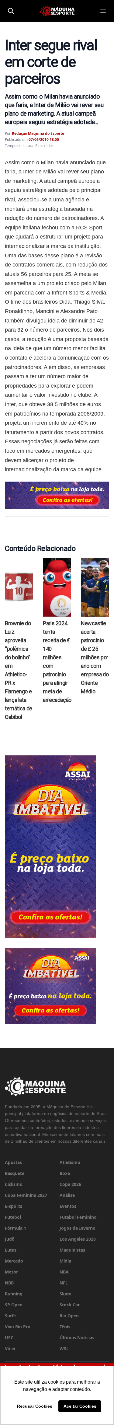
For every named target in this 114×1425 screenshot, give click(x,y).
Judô (10, 1239)
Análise (67, 1195)
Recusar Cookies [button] (34, 1406)
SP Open (13, 1305)
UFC (9, 1337)
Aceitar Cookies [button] (80, 1406)
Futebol (13, 1217)
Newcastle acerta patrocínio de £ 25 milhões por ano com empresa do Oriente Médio (95, 657)
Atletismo (70, 1162)
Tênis (65, 1326)
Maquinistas (72, 1250)
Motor (11, 1272)
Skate (65, 1294)
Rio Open (69, 1316)
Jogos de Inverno (77, 1228)
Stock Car (70, 1305)
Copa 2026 (70, 1184)
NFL (64, 1283)
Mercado (14, 1261)
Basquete (14, 1173)
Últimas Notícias (77, 1337)
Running (13, 1294)
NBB (9, 1283)
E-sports (13, 1206)
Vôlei (10, 1348)
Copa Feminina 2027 (26, 1195)
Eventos (68, 1206)
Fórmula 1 (15, 1228)
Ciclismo (13, 1184)
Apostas (13, 1162)
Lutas (10, 1250)
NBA (64, 1272)
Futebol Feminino (78, 1217)
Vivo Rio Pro (17, 1326)
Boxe (65, 1173)
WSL (64, 1348)
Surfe (10, 1316)
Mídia (65, 1261)
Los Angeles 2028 (78, 1239)
